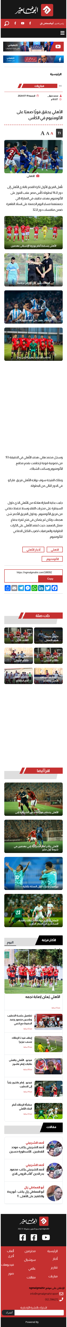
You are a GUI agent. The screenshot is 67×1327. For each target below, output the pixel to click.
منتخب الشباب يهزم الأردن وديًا (33, 357)
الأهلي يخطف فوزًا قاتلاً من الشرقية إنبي (36, 812)
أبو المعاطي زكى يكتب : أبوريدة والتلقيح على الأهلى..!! (25, 1194)
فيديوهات (7, 1264)
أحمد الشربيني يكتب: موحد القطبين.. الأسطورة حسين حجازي (26, 1149)
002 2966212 (51, 1299)
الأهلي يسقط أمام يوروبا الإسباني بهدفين (33, 245)
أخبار (55, 1258)
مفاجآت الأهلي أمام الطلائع (21, 678)
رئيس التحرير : (52, 23)
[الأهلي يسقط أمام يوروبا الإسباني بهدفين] (33, 232)
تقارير (54, 1267)
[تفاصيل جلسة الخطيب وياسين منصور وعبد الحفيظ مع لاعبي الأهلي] (48, 1022)
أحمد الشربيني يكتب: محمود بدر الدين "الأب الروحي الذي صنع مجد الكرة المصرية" (27, 1171)
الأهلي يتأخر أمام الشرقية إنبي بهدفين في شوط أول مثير (36, 848)
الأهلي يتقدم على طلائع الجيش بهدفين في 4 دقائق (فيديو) (19, 658)
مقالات (51, 1127)
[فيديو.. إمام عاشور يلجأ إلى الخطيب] (48, 1089)
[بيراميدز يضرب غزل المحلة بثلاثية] (33, 873)
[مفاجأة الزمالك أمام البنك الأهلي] (48, 1111)
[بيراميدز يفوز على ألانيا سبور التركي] (33, 307)
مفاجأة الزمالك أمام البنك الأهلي (22, 1106)
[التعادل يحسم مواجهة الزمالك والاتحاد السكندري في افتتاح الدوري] (33, 910)
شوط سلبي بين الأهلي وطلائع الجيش (49, 678)
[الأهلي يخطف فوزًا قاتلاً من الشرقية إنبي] (33, 799)
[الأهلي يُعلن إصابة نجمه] (33, 971)
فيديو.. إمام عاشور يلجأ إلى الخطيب (19, 1084)
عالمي (32, 1268)
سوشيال (30, 1260)
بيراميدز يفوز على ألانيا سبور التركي (33, 320)
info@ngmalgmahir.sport (44, 1293)
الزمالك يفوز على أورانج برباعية (33, 282)
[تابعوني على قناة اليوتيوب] (33, 47)
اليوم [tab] (10, 942)
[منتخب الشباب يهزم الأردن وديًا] (33, 344)
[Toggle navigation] (62, 33)
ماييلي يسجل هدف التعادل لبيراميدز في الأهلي (51, 638)
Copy (50, 578)
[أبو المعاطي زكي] (55, 1193)
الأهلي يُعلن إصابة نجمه (42, 997)
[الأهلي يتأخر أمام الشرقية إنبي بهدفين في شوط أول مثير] (33, 836)
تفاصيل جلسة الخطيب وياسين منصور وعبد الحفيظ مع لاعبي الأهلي (19, 1019)
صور (11, 1273)
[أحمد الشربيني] (55, 1149)
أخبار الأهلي (33, 549)
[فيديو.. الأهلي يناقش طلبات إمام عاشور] (48, 1066)
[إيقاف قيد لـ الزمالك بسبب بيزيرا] (48, 1044)
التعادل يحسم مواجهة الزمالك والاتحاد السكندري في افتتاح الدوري (38, 922)
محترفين (30, 1251)
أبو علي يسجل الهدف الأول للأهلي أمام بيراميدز (21, 638)
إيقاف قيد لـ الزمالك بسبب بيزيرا (22, 1039)
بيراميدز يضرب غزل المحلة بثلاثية (40, 886)
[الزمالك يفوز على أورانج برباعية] (33, 269)
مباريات (39, 85)
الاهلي (55, 549)
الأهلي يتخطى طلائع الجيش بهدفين (50, 658)
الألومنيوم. (52, 559)
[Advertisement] (33, 404)
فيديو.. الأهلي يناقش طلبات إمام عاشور (20, 1062)
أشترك (9, 1312)
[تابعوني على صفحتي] (33, 59)
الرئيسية (56, 74)
